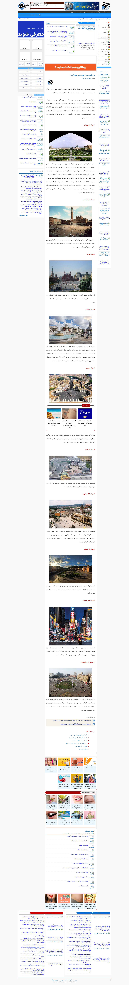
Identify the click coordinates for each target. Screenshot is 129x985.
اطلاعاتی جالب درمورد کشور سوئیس (58, 41)
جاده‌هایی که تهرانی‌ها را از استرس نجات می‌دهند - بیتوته (75, 867)
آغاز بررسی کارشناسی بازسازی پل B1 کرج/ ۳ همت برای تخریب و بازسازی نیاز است (79, 945)
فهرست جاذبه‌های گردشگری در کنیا (59, 45)
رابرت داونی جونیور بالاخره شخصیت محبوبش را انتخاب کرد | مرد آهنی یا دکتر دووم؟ (33, 917)
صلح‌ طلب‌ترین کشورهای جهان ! (59, 50)
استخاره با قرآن (37, 59)
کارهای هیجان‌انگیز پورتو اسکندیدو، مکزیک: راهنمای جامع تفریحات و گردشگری (57, 32)
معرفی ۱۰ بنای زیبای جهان (81, 746)
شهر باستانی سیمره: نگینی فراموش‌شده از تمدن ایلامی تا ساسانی (104, 248)
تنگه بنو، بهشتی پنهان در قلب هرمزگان (104, 159)
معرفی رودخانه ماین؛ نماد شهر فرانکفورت (57, 26)
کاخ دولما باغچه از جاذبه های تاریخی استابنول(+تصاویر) (28, 130)
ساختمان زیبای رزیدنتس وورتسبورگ (27, 158)
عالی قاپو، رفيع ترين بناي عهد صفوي (78, 735)
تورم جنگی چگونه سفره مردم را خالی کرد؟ (81, 954)
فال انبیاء (24, 48)
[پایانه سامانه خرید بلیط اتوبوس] (70, 67)
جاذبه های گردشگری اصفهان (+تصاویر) (78, 737)
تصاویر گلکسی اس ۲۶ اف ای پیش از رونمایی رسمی (32, 958)
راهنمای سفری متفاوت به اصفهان (79, 740)
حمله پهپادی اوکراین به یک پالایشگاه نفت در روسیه (79, 968)
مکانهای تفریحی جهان (100, 18)
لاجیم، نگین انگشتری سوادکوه (81, 858)
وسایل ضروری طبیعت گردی (81, 877)
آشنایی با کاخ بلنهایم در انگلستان (28, 138)
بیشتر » (48, 23)
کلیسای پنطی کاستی (83, 886)
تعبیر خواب (21, 64)
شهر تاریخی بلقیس (83, 845)
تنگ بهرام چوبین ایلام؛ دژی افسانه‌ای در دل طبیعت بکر (104, 204)
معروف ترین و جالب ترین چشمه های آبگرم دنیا (77, 836)
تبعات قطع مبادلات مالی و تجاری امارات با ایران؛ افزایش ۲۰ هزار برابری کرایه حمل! (80, 934)
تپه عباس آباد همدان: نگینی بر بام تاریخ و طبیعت (104, 145)
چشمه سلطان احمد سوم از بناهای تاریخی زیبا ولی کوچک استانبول (28, 120)
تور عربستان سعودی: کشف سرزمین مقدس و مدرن (104, 131)
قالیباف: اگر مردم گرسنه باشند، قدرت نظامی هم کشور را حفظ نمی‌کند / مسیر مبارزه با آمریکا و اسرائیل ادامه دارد (102, 928)
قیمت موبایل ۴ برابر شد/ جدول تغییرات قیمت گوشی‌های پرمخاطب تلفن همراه (80, 921)
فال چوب (34, 64)
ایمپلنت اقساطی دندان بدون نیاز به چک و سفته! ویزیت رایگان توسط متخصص (72, 720)
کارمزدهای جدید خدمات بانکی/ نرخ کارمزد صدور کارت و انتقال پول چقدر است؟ (80, 942)
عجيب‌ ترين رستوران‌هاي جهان (29, 149)
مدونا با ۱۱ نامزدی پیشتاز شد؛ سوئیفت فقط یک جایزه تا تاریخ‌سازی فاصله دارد (33, 925)
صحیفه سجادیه (25, 87)
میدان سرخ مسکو (83, 749)
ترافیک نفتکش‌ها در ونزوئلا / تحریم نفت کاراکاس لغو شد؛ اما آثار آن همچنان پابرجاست (79, 917)
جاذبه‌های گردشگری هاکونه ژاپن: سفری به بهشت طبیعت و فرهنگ (104, 116)
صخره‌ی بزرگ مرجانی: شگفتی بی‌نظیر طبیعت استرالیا (104, 218)
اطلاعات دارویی (25, 71)
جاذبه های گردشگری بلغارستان (29, 97)
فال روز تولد (28, 64)
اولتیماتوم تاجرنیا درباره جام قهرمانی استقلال (33, 938)
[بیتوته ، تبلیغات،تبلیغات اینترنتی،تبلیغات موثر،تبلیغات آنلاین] (47, 6)
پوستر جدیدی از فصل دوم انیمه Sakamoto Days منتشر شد (56, 964)
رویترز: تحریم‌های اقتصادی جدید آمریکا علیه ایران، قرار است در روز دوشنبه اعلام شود (32, 209)
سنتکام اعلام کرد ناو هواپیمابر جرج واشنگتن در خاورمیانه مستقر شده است (80, 957)
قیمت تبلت (38, 84)
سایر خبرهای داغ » (23, 215)
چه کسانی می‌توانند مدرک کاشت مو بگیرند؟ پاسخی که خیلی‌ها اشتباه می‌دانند (32, 198)
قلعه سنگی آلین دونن (31, 153)
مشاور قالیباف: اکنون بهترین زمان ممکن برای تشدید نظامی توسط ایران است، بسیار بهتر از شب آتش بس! (79, 950)
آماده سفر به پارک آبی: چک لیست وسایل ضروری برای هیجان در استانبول (104, 188)
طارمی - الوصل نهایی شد (36, 184)
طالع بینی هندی (40, 64)
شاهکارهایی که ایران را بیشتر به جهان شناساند (76, 743)
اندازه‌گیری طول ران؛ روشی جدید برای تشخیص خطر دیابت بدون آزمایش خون (33, 973)
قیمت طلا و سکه (37, 75)
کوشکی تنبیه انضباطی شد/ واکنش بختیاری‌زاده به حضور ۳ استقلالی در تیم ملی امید (31, 205)
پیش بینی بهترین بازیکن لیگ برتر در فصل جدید (33, 944)
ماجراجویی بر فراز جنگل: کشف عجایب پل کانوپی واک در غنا (104, 233)
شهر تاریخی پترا (32, 101)
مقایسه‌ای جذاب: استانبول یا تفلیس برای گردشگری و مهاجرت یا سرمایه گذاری (27, 144)
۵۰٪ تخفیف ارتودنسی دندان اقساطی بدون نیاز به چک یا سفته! (76, 724)
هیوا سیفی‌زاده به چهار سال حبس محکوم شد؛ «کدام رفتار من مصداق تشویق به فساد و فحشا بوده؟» (32, 921)
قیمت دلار (39, 78)
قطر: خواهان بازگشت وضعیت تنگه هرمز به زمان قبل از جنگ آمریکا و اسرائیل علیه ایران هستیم (101, 944)
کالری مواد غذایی (24, 78)
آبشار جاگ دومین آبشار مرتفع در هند (86, 43)
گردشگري (108, 18)
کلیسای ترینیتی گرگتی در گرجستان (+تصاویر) (77, 881)
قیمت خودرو (38, 71)
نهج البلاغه (26, 84)
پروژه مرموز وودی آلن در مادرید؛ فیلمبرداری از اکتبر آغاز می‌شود (55, 925)
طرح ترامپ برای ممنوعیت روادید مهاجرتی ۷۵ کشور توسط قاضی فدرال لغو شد (31, 181)
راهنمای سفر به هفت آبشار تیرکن (80, 863)
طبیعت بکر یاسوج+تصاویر (82, 872)
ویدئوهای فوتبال (25, 75)
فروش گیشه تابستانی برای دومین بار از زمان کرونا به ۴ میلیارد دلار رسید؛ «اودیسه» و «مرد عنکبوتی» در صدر (54, 951)
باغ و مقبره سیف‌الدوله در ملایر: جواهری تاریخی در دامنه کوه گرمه (104, 102)
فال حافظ (37, 48)
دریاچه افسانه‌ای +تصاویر (82, 849)
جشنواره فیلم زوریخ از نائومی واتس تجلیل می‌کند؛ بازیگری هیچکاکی (54, 938)
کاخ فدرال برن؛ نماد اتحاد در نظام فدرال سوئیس (104, 87)
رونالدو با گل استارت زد (38, 936)
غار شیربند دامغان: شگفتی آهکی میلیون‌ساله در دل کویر (104, 262)
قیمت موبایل (38, 81)
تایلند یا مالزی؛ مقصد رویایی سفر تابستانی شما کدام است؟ (104, 173)
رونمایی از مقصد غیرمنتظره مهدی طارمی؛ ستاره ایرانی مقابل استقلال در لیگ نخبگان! (32, 947)
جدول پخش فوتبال (24, 81)
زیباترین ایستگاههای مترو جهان (29, 134)
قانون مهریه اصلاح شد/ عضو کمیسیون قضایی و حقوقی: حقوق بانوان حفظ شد (27, 176)
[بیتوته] (23, 9)
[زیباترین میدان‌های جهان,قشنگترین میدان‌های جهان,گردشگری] (70, 146)
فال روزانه (24, 59)
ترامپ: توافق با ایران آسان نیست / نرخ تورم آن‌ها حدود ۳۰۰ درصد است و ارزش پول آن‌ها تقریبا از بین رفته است (101, 960)
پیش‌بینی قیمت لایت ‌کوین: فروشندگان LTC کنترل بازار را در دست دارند (31, 191)
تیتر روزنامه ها (38, 87)
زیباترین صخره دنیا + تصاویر (29, 124)
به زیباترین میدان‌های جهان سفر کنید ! (82, 75)
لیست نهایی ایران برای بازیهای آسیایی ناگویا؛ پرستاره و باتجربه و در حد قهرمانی (31, 187)
